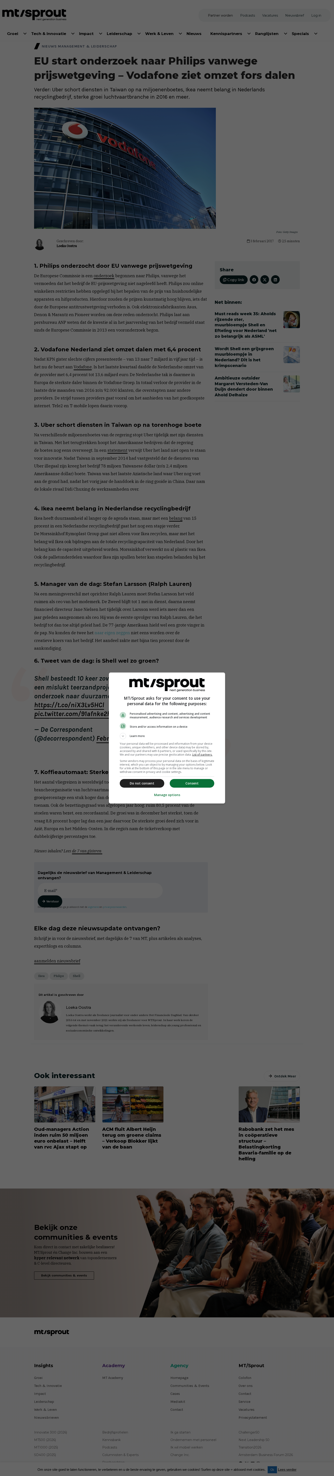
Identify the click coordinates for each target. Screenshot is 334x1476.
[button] (167, 736)
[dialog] (167, 738)
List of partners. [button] (202, 755)
